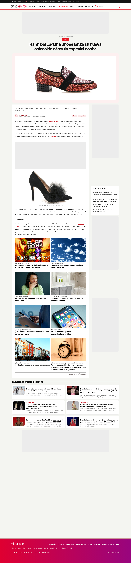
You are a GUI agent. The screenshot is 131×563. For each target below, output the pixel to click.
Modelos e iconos (114, 544)
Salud (58, 1)
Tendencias (32, 6)
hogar (64, 548)
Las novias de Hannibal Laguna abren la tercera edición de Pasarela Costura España (97, 405)
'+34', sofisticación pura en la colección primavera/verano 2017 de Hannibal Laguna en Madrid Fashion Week (42, 406)
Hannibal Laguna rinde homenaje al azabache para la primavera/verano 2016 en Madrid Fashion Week (99, 421)
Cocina (37, 1)
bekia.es (13, 548)
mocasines (53, 136)
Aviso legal (14, 552)
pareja (40, 548)
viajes (71, 548)
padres (35, 548)
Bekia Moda (61, 36)
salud (52, 548)
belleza (24, 548)
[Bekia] (13, 2)
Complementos (63, 6)
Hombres (80, 6)
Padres (42, 1)
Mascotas (52, 1)
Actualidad (21, 1)
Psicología (64, 1)
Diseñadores (51, 6)
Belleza (32, 1)
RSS (48, 552)
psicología (58, 548)
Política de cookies (40, 552)
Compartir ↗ (82, 115)
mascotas (46, 548)
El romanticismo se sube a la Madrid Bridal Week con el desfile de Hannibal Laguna (43, 390)
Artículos (42, 6)
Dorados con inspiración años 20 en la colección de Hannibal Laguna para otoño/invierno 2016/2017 (44, 421)
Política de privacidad (25, 552)
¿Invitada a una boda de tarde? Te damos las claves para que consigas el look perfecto (105, 194)
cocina (29, 548)
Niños (72, 6)
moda (19, 548)
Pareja (47, 1)
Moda (26, 1)
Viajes (77, 1)
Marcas (87, 6)
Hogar (69, 1)
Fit (73, 1)
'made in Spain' (55, 121)
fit (67, 548)
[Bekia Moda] (19, 6)
